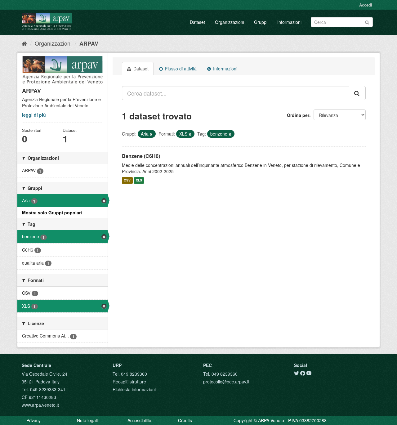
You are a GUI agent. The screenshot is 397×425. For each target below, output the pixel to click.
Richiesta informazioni (134, 389)
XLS (139, 180)
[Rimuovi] (151, 134)
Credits (185, 420)
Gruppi (260, 22)
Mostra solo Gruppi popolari (52, 212)
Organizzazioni (229, 22)
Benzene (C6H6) (141, 155)
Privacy (33, 420)
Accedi (365, 5)
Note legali (87, 420)
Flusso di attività (180, 68)
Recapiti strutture (129, 381)
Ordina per (298, 115)
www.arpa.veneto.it (40, 405)
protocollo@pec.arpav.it (226, 381)
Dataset (197, 22)
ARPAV (88, 43)
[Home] (24, 43)
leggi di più (34, 115)
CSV (127, 180)
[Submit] (367, 21)
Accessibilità (139, 420)
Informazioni (289, 22)
